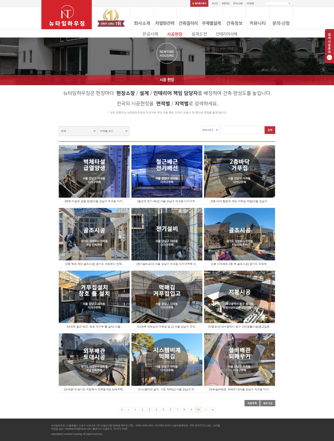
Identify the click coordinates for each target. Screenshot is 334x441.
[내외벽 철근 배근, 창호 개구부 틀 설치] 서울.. (94, 326)
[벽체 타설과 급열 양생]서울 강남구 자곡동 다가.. (94, 201)
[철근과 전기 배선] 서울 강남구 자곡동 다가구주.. (167, 201)
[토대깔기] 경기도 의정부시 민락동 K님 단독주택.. (94, 389)
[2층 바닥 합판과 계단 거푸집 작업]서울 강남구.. (240, 201)
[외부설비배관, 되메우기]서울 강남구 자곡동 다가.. (239, 389)
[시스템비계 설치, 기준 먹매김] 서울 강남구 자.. (167, 389)
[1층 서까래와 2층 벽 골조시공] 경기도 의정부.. (239, 263)
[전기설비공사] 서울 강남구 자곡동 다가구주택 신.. (167, 263)
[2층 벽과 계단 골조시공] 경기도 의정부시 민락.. (94, 263)
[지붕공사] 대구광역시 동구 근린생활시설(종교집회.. (239, 326)
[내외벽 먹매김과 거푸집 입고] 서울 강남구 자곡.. (167, 326)
